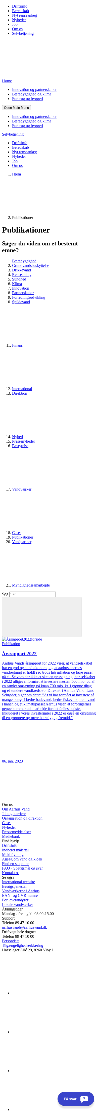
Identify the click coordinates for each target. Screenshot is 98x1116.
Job (15, 24)
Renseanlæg (21, 274)
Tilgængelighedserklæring (22, 945)
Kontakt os (10, 873)
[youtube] (49, 1109)
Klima (17, 284)
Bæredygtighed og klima (31, 94)
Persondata (10, 941)
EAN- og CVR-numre (20, 895)
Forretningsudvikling (28, 297)
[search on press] (41, 617)
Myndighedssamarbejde (31, 585)
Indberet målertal (15, 850)
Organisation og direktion (22, 818)
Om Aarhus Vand (16, 809)
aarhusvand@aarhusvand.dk (24, 927)
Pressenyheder (23, 441)
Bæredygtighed (24, 261)
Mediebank (11, 836)
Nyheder (19, 20)
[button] (16, 107)
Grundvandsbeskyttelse (30, 265)
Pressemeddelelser (16, 832)
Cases (16, 532)
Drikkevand (21, 270)
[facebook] (49, 1032)
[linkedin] (49, 993)
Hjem (16, 174)
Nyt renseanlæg (24, 15)
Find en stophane (15, 863)
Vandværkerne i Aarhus (20, 891)
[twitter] (49, 1071)
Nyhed (17, 437)
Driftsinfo (19, 6)
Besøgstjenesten (14, 886)
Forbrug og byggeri (27, 98)
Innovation (20, 288)
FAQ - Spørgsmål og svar (22, 868)
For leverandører (15, 900)
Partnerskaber (23, 293)
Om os (17, 29)
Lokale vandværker (17, 904)
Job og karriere (14, 813)
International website (18, 882)
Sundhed (19, 279)
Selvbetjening (23, 33)
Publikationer (22, 537)
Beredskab (20, 11)
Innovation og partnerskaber (34, 89)
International (22, 389)
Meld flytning (13, 854)
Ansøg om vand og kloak (22, 859)
